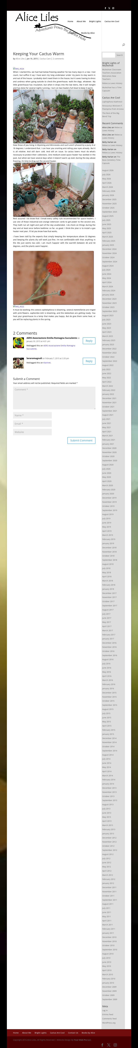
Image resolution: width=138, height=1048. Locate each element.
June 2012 (106, 862)
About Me (81, 21)
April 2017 (106, 626)
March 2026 (107, 187)
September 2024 (109, 261)
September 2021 (109, 411)
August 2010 (107, 953)
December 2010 (109, 937)
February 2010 (108, 978)
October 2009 (108, 995)
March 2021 (107, 435)
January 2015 (108, 734)
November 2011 (109, 891)
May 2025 (106, 228)
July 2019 (106, 518)
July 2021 (106, 419)
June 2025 (106, 224)
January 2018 (108, 589)
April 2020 (106, 481)
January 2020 (108, 493)
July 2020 (106, 469)
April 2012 (106, 871)
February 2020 (108, 489)
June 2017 (106, 618)
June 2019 (106, 522)
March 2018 (107, 580)
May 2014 (106, 767)
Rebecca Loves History (112, 83)
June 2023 (106, 323)
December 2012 (109, 837)
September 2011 (109, 900)
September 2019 (109, 510)
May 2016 (106, 672)
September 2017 (109, 605)
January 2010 (108, 983)
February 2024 (108, 290)
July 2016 (106, 663)
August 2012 (107, 854)
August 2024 (107, 265)
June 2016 (106, 667)
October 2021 (108, 406)
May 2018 (106, 572)
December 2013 (109, 788)
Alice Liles (20, 58)
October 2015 (108, 701)
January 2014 (108, 783)
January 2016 (108, 688)
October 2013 (108, 796)
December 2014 (109, 738)
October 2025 (108, 207)
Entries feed (107, 1014)
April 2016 (106, 676)
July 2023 (106, 319)
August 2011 (107, 904)
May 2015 (106, 721)
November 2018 (109, 551)
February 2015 (108, 730)
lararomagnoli (34, 358)
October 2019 (108, 506)
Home (70, 21)
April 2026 (106, 183)
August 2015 (107, 709)
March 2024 (107, 286)
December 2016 (109, 643)
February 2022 (108, 390)
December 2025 (109, 199)
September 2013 (109, 800)
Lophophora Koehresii (112, 101)
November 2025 (109, 203)
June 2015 (106, 717)
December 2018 (109, 547)
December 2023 (109, 299)
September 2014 (109, 750)
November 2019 (109, 502)
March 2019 (107, 535)
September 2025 (109, 211)
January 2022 (108, 394)
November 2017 (109, 597)
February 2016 (108, 684)
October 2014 (108, 746)
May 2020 (106, 477)
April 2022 (106, 381)
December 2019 (109, 497)
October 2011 (108, 895)
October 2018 (108, 555)
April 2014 (106, 771)
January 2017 (108, 638)
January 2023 (108, 344)
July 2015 (106, 713)
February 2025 (108, 241)
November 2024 (109, 253)
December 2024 (109, 249)
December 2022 (109, 348)
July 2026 (106, 174)
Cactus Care (45, 58)
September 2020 (109, 460)
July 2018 (106, 568)
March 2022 (107, 386)
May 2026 (106, 178)
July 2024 (106, 269)
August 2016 (107, 659)
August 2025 (107, 216)
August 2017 (107, 609)
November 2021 (109, 402)
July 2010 (106, 958)
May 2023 (106, 328)
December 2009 (109, 987)
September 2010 (109, 949)
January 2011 (108, 933)
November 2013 (109, 792)
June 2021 (106, 423)
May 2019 (106, 527)
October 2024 (108, 257)
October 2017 (108, 601)
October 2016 (108, 651)
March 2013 (107, 825)
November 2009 (109, 991)
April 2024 (106, 282)
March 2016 (107, 680)
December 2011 (109, 887)
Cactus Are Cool (112, 21)
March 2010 (107, 974)
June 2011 (106, 912)
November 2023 (109, 303)
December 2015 (109, 692)
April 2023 (106, 332)
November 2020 (109, 452)
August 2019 (107, 514)
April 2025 (106, 232)
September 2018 (109, 560)
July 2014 (106, 759)
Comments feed (109, 1018)
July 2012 (106, 858)
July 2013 (106, 808)
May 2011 (106, 916)
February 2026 (108, 191)
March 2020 (107, 485)
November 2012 (109, 841)
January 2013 (108, 833)
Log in (105, 1010)
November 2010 (109, 941)
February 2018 (108, 585)
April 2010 (106, 970)
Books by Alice (88, 33)
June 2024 (106, 274)
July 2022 (106, 369)
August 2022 (107, 365)
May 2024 (106, 278)
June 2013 (106, 813)
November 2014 (109, 742)
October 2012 (108, 846)
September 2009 (109, 999)
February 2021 (108, 439)
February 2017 (108, 634)
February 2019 (108, 539)
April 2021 (106, 431)
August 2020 (107, 464)
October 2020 (108, 456)
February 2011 (108, 929)
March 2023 (107, 336)
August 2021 (107, 415)
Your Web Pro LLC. (82, 1040)
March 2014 (107, 775)
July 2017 (106, 614)
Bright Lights (95, 21)
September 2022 (109, 361)
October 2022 (108, 357)
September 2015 (109, 705)
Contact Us (73, 33)
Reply (89, 341)
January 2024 (108, 294)
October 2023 (108, 307)
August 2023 (107, 315)
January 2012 (108, 883)
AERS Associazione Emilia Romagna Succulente (52, 337)
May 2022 (106, 377)
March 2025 (107, 236)
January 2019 (108, 543)
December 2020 (109, 448)
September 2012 (109, 850)
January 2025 (108, 245)
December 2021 (109, 398)
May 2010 (106, 966)
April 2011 (106, 920)
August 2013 (107, 804)
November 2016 (109, 647)
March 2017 (107, 630)
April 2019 (106, 531)
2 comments (58, 58)
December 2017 (109, 593)
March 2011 (107, 924)
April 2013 (106, 821)
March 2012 (107, 875)
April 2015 (106, 725)
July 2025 (106, 220)
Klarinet (47, 362)
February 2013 (108, 829)
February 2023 (108, 340)
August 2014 (107, 755)
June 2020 (106, 473)
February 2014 (108, 779)
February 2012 (108, 879)
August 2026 (107, 170)
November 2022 (109, 352)
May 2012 (106, 866)
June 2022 (106, 373)
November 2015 (109, 697)
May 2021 (106, 427)
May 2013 (106, 817)
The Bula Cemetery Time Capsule (111, 159)
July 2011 (106, 908)
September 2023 (109, 311)
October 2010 (108, 945)
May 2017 (106, 622)
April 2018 (106, 576)
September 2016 (109, 655)
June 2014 (106, 763)
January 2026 (108, 195)
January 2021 (108, 444)
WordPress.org (108, 1022)
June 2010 (106, 962)
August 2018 (107, 564)
